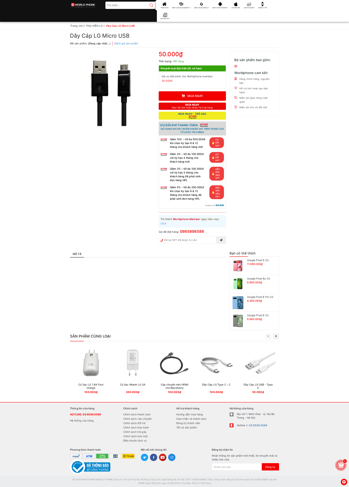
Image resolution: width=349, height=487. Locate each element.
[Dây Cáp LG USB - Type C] (258, 371)
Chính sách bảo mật (135, 436)
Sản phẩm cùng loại (90, 336)
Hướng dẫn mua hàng (189, 414)
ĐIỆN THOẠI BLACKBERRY (181, 8)
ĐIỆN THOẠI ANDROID (219, 8)
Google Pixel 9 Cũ (257, 260)
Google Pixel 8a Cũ (258, 278)
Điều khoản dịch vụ (135, 440)
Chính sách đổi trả (134, 423)
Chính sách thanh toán (137, 414)
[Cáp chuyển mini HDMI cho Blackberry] (174, 371)
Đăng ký (270, 466)
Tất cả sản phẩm (186, 427)
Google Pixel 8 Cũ (257, 315)
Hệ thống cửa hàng (82, 420)
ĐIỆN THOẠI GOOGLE (201, 8)
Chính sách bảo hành (136, 427)
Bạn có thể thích (243, 253)
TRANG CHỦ (165, 8)
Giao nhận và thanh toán (191, 418)
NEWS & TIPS (262, 8)
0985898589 (192, 231)
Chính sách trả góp (135, 431)
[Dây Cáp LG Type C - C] (216, 371)
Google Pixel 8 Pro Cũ (260, 296)
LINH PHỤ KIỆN (249, 8)
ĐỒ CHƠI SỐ (165, 18)
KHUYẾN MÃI (236, 8)
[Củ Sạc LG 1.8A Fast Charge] (91, 371)
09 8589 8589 (92, 414)
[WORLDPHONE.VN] (83, 4)
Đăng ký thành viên (188, 423)
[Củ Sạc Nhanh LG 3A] (133, 371)
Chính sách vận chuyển (137, 418)
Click (164, 223)
